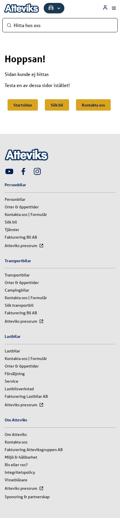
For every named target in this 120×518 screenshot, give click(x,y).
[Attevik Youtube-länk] (9, 172)
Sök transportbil (19, 305)
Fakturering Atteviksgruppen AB (34, 449)
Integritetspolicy (20, 472)
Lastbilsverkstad (19, 388)
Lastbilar (12, 351)
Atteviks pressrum (21, 245)
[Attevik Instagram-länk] (37, 172)
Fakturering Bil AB (21, 237)
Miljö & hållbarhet (21, 457)
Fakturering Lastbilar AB (26, 396)
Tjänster (12, 229)
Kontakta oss (93, 105)
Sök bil (57, 105)
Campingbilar (17, 290)
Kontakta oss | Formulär (26, 214)
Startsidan (22, 105)
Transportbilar (17, 275)
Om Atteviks (16, 434)
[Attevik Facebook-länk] (23, 172)
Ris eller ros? (16, 464)
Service (11, 381)
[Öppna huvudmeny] (114, 8)
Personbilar (15, 199)
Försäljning (15, 373)
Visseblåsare (16, 479)
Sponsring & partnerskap (27, 496)
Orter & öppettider (22, 207)
